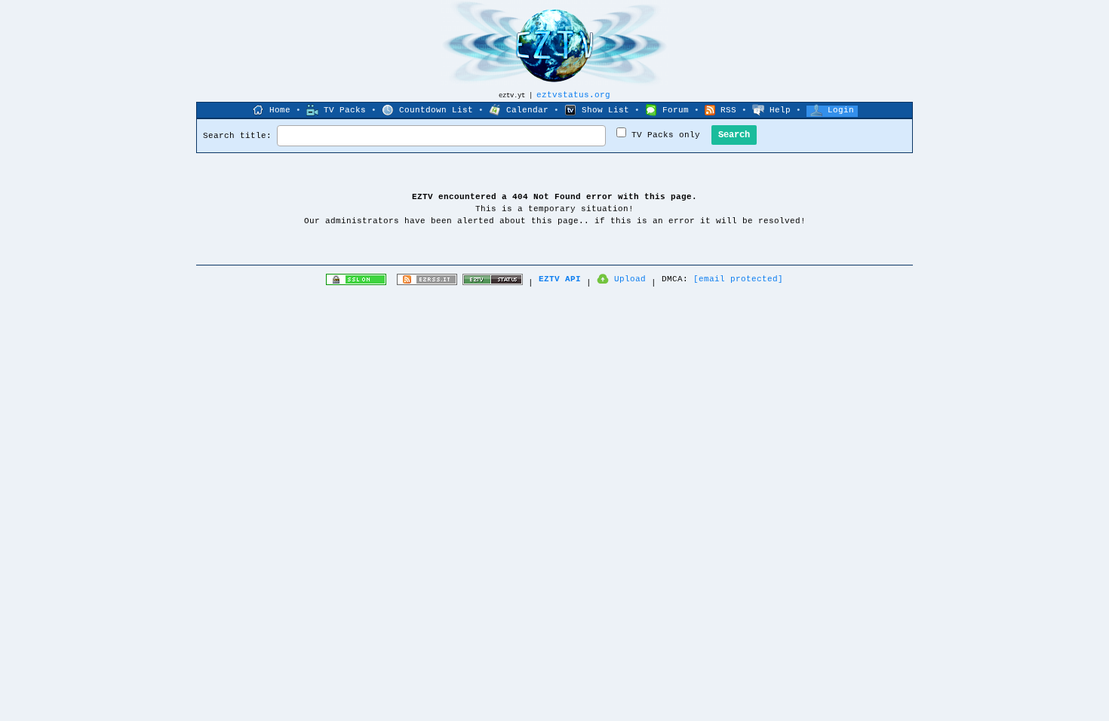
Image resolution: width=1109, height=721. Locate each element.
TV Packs (345, 110)
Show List (605, 110)
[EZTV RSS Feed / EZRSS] (427, 282)
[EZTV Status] (492, 282)
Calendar (527, 110)
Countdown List (436, 110)
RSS (728, 110)
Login (841, 110)
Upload (630, 279)
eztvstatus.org (573, 95)
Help (780, 110)
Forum (675, 110)
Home (279, 110)
